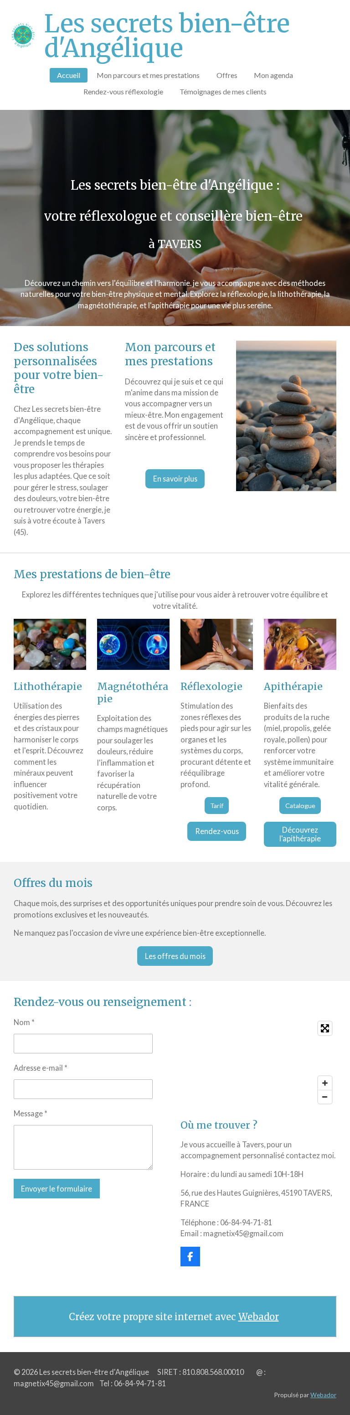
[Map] (258, 1062)
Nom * (24, 1022)
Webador (258, 1316)
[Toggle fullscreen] (325, 1028)
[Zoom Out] (325, 1097)
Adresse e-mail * (40, 1067)
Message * (30, 1113)
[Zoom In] (325, 1083)
